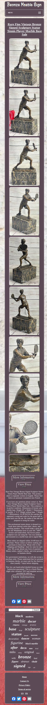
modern (29, 616)
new (31, 648)
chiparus (16, 625)
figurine (17, 643)
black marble (32, 643)
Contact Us (24, 681)
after (14, 648)
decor (32, 621)
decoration (13, 638)
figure (15, 661)
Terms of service (24, 689)
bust (35, 658)
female (26, 635)
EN (22, 694)
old (34, 667)
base (12, 629)
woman (36, 638)
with (14, 658)
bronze (24, 656)
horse (37, 653)
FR (26, 694)
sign (29, 667)
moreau (34, 635)
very (20, 653)
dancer (25, 638)
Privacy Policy (24, 685)
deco (23, 648)
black (19, 616)
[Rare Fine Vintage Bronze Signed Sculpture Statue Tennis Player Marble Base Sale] (24, 63)
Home (24, 677)
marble (19, 621)
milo (13, 652)
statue (16, 634)
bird (36, 649)
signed (19, 666)
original (29, 652)
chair (34, 661)
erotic (33, 625)
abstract (25, 661)
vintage (24, 625)
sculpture (32, 629)
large (20, 630)
